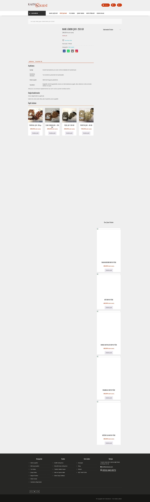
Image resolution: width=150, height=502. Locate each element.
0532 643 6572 (109, 470)
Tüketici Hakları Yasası (59, 469)
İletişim (80, 469)
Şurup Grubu (80, 13)
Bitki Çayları (63, 13)
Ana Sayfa (33, 21)
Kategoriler (34, 13)
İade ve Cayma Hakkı (59, 472)
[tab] (31, 61)
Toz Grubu (72, 13)
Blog (79, 466)
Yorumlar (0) (38, 61)
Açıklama (31, 61)
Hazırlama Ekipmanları (36, 482)
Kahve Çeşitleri (53, 13)
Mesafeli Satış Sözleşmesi (60, 466)
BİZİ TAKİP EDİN (82, 472)
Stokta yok (35, 133)
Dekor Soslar (100, 13)
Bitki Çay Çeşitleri (34, 466)
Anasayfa (80, 463)
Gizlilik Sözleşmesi (58, 463)
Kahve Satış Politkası (59, 475)
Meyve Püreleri (90, 13)
